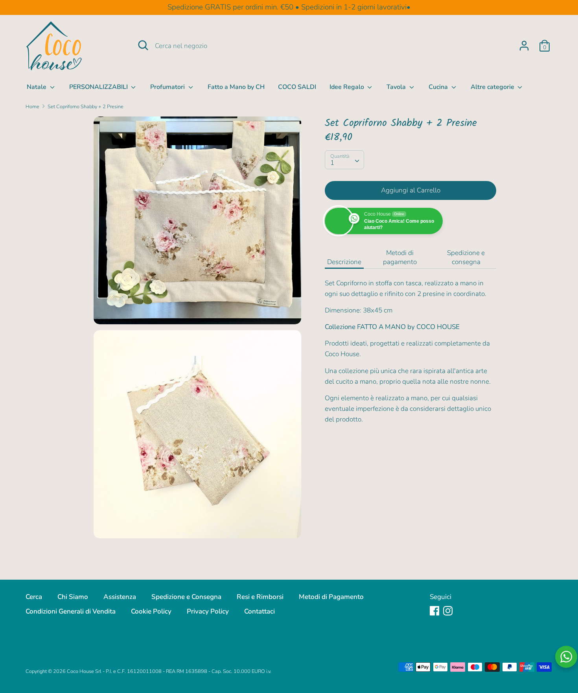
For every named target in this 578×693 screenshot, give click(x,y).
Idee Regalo (347, 87)
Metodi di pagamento (400, 257)
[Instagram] (448, 610)
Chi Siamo (72, 596)
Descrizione (344, 261)
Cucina (439, 87)
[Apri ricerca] (143, 45)
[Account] (524, 43)
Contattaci (259, 611)
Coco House (80, 671)
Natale (37, 87)
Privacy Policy (208, 611)
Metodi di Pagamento (331, 596)
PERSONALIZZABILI (99, 87)
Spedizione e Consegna (186, 596)
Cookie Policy (151, 611)
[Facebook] (434, 610)
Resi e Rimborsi (260, 596)
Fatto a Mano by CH (236, 87)
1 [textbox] (332, 162)
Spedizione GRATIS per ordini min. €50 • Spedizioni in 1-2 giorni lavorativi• (289, 7)
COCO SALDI (297, 87)
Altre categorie (493, 87)
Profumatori (168, 87)
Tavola (397, 87)
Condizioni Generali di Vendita (71, 611)
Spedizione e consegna (466, 257)
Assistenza (119, 596)
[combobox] (344, 159)
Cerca (34, 596)
